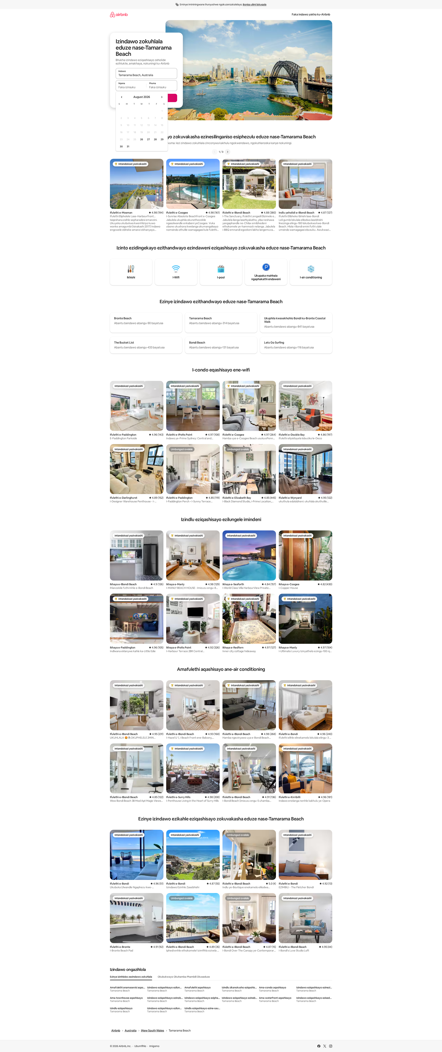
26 (141, 139)
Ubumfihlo (140, 1046)
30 (121, 146)
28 (155, 139)
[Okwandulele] (214, 152)
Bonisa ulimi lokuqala (254, 4)
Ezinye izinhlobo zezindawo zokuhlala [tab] (131, 976)
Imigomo (154, 1046)
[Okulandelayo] (227, 152)
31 (128, 146)
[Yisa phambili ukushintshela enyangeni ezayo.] (162, 97)
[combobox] (146, 75)
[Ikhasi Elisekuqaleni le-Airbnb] (119, 14)
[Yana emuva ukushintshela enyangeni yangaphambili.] (122, 97)
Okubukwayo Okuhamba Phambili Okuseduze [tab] (184, 976)
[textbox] (131, 87)
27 (148, 139)
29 (162, 139)
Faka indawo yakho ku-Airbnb (311, 14)
